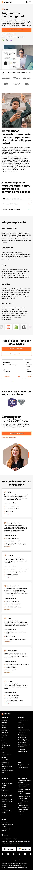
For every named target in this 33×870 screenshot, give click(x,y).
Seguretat (16, 860)
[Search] (27, 2)
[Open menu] (30, 2)
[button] (16, 199)
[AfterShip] (7, 2)
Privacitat (4, 860)
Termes (10, 860)
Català (6, 835)
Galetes (23, 860)
